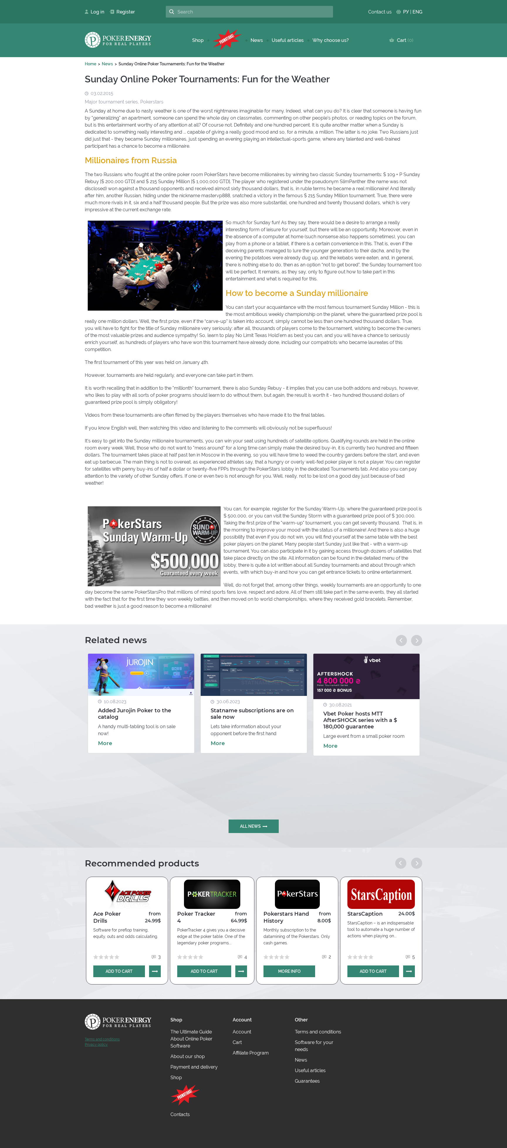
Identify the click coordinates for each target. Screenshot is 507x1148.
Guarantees (307, 1081)
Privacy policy (96, 1045)
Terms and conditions (102, 1039)
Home (90, 64)
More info (289, 971)
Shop (198, 40)
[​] (227, 40)
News (257, 40)
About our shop (187, 1056)
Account (242, 1032)
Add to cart (119, 971)
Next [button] (416, 640)
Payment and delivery (194, 1067)
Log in (96, 12)
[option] (141, 703)
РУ (406, 12)
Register (123, 12)
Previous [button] (401, 640)
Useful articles (288, 40)
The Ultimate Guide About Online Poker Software (191, 1039)
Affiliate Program (251, 1053)
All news (250, 826)
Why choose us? (330, 40)
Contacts (180, 1114)
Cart (404, 40)
